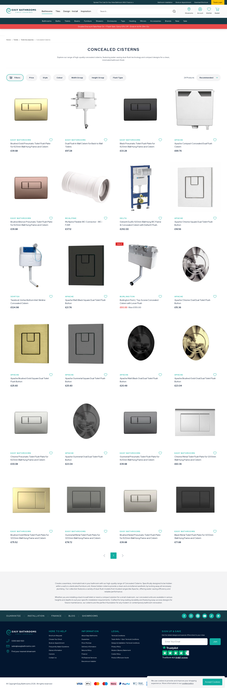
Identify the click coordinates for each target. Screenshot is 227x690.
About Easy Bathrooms (89, 636)
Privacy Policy (116, 647)
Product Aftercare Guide (120, 658)
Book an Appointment (183, 2)
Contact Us (52, 658)
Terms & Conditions (118, 636)
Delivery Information (89, 647)
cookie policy (187, 683)
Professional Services (89, 658)
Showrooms (90, 615)
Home (8, 40)
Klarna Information (55, 650)
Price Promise (86, 643)
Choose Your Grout (55, 639)
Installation (36, 615)
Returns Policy (86, 650)
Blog (72, 615)
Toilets (16, 40)
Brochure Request (55, 636)
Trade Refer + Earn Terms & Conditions (125, 639)
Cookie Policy (116, 654)
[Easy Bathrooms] (21, 10)
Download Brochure (201, 2)
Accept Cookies (212, 682)
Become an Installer (89, 661)
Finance (56, 615)
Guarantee (13, 615)
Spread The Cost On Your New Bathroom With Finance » (113, 2)
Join (215, 641)
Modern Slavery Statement (121, 650)
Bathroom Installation (165, 2)
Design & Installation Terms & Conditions (125, 643)
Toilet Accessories (27, 40)
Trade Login (217, 2)
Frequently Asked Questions (59, 647)
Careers (52, 654)
